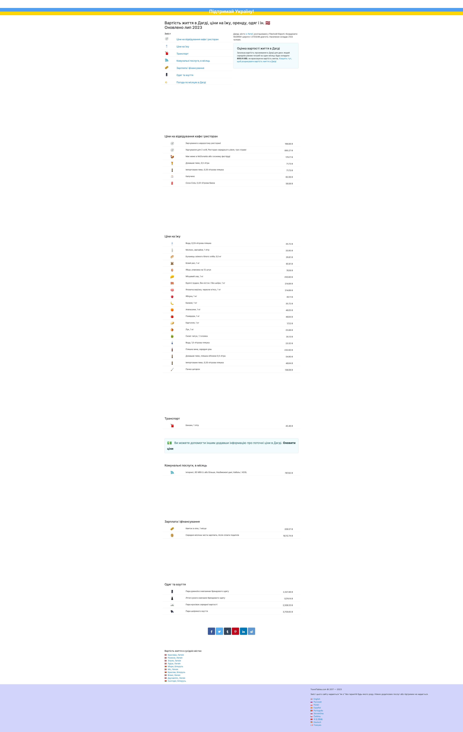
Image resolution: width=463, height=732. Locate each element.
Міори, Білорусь (175, 666)
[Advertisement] (231, 112)
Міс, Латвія (173, 669)
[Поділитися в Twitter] (219, 631)
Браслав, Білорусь (176, 672)
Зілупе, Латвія (174, 660)
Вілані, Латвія (174, 675)
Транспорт (182, 53)
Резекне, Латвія (175, 658)
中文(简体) (318, 719)
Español (317, 707)
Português (318, 710)
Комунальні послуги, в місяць (193, 60)
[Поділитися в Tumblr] (227, 631)
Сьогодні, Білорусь (177, 681)
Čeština (316, 716)
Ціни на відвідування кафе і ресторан (197, 39)
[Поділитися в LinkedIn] (243, 631)
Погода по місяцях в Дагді (191, 82)
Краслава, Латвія (176, 655)
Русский (317, 702)
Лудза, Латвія (174, 663)
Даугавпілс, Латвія (176, 678)
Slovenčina (318, 713)
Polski (316, 705)
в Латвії (249, 34)
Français (317, 725)
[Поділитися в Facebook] (211, 631)
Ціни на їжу (183, 46)
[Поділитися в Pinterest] (235, 631)
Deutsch (317, 722)
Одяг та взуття (185, 75)
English (316, 699)
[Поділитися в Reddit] (251, 631)
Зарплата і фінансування (190, 68)
